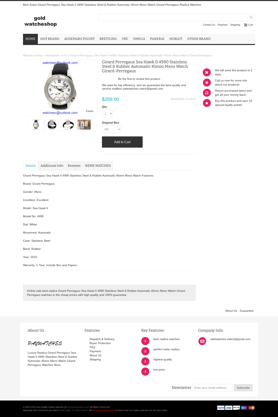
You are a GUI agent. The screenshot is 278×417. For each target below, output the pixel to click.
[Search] (251, 17)
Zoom (89, 111)
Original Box (110, 122)
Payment (223, 24)
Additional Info (51, 166)
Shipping (235, 24)
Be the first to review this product (139, 78)
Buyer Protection (100, 343)
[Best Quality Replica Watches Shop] (40, 21)
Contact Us (209, 24)
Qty (104, 106)
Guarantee (247, 310)
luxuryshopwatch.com (78, 407)
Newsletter (181, 387)
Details (30, 166)
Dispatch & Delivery (102, 339)
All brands (53, 55)
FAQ (92, 347)
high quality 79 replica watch (74, 410)
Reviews (74, 166)
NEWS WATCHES (98, 166)
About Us (231, 310)
